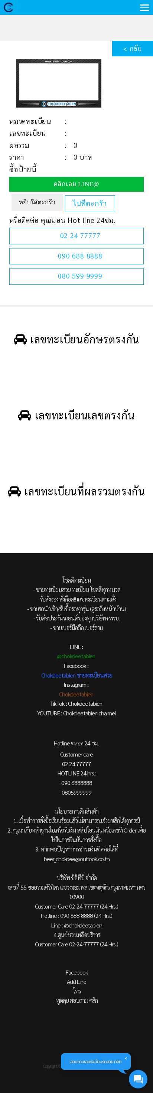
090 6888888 (76, 783)
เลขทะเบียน (27, 133)
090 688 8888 (80, 256)
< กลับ (132, 48)
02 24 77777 (80, 236)
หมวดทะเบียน (30, 121)
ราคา (16, 157)
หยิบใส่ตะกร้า (37, 202)
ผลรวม (19, 145)
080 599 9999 (80, 276)
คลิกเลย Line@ (76, 184)
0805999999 (76, 792)
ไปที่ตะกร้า (90, 203)
